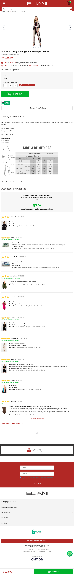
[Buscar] (70, 8)
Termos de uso (35, 477)
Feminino (14, 11)
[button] (33, 47)
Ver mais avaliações (37, 418)
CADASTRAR (37, 483)
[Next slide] (70, 27)
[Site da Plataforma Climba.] (37, 558)
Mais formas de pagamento (10, 70)
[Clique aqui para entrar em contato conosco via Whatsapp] (70, 554)
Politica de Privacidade (47, 477)
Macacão (22, 11)
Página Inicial (5, 11)
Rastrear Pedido (12, 502)
